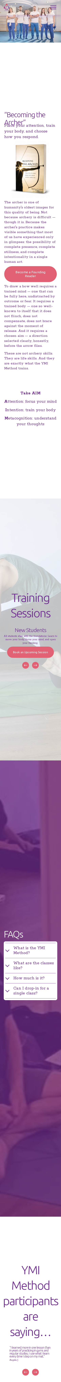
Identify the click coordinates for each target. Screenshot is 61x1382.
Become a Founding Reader (30, 274)
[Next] (35, 665)
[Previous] (26, 665)
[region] (30, 648)
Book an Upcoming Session (30, 652)
